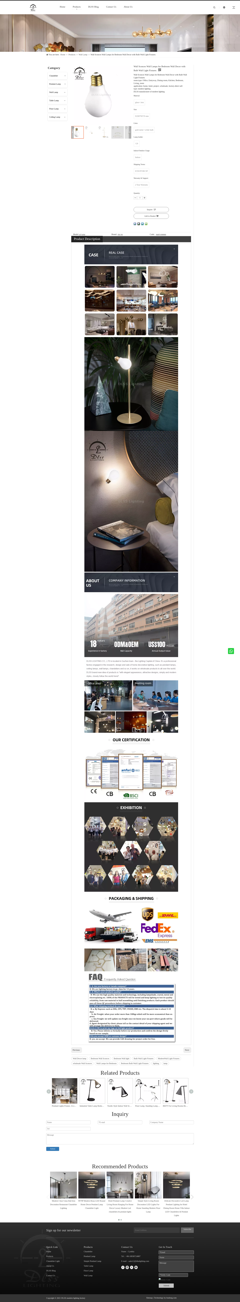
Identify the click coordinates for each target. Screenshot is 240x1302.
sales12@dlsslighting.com (138, 1261)
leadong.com (171, 1298)
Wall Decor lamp (79, 1058)
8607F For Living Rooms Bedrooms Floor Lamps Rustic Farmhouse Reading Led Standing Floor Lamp (175, 1106)
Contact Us (111, 7)
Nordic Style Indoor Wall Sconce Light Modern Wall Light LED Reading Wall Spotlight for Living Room (120, 1106)
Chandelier (53, 76)
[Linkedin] (127, 1267)
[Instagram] (136, 1267)
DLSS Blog (93, 7)
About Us (128, 7)
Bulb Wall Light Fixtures (143, 1058)
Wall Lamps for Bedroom (106, 1063)
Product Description (87, 239)
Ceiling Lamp (54, 117)
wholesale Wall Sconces (82, 1063)
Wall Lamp (53, 92)
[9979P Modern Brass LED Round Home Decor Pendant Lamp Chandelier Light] (91, 1185)
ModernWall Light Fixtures (168, 1058)
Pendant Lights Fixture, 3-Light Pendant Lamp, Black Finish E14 (64, 1106)
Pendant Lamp (55, 84)
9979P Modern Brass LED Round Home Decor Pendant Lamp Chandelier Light (91, 1204)
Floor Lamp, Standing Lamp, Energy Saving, (147, 1106)
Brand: (114, 234)
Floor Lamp (54, 109)
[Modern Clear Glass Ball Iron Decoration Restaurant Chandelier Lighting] (63, 1185)
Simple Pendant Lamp (92, 1261)
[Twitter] (131, 1267)
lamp (165, 1063)
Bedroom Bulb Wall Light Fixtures (134, 1063)
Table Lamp (54, 100)
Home (62, 7)
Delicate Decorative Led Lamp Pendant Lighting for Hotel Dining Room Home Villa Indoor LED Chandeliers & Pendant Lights (176, 1208)
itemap (150, 1298)
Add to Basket (150, 216)
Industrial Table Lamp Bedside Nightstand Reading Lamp (92, 1106)
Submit (52, 1149)
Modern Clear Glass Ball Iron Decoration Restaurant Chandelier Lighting (63, 1204)
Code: (152, 234)
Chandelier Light (53, 1261)
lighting (156, 1063)
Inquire (149, 210)
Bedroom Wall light (121, 1058)
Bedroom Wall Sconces (100, 1058)
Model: (76, 234)
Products (77, 7)
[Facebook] (122, 1267)
